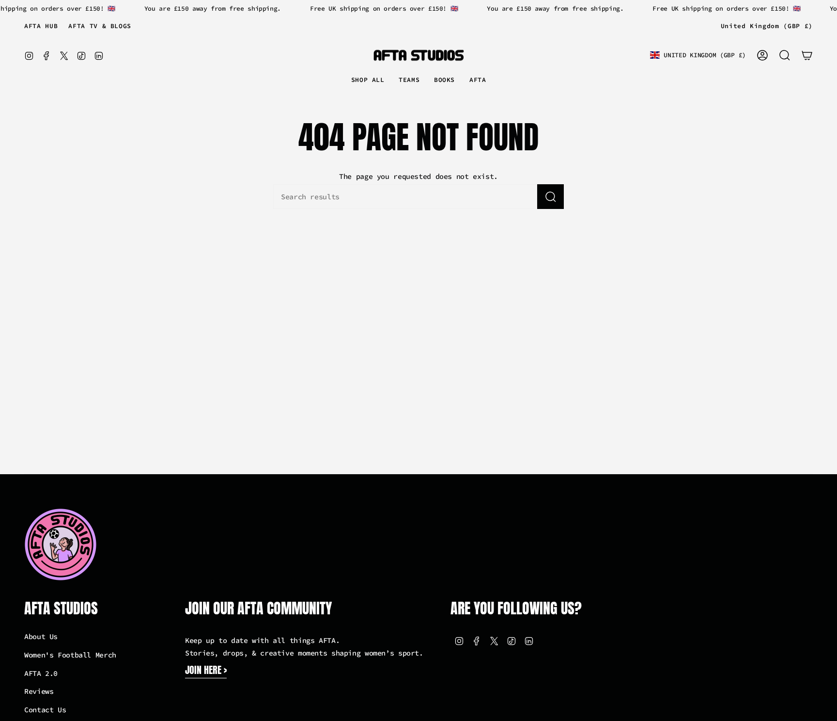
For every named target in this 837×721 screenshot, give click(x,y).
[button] (409, 80)
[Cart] (807, 55)
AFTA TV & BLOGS (99, 26)
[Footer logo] (60, 544)
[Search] (550, 196)
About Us (41, 636)
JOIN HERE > (206, 669)
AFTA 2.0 (41, 673)
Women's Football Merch (70, 654)
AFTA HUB (41, 26)
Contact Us (45, 709)
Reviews (38, 691)
